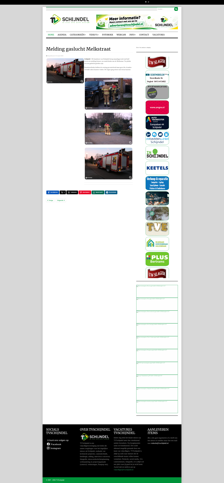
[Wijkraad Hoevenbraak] (157, 222)
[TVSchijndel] (69, 19)
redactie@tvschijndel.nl (159, 443)
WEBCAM (121, 34)
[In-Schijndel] (157, 131)
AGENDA (62, 34)
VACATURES (158, 34)
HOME (51, 34)
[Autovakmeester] (157, 101)
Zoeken (176, 9)
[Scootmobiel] (157, 268)
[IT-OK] (157, 162)
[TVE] (157, 207)
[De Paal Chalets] (157, 192)
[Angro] (157, 86)
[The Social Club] (157, 177)
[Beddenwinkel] (157, 116)
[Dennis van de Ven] (157, 253)
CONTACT (144, 34)
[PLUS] (157, 237)
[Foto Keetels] (157, 146)
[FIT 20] (157, 71)
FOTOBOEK (107, 34)
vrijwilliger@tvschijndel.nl (123, 470)
